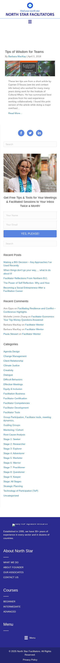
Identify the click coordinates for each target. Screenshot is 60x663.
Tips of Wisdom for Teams (24, 52)
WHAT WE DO (10, 562)
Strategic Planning (13, 486)
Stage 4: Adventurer (14, 453)
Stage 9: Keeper (12, 476)
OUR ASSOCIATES (13, 572)
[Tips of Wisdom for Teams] (30, 68)
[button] (30, 233)
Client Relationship (13, 360)
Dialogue (8, 375)
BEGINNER (9, 601)
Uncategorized (11, 495)
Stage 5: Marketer (13, 458)
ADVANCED (9, 611)
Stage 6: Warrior (12, 462)
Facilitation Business (14, 393)
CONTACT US (10, 577)
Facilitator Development (16, 407)
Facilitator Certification (15, 398)
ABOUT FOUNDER (13, 567)
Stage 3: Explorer (13, 448)
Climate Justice (12, 365)
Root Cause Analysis (14, 434)
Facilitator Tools (12, 412)
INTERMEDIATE (11, 606)
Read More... (15, 113)
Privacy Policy (30, 659)
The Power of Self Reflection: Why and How (27, 283)
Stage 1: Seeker (12, 439)
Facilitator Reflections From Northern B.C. (26, 278)
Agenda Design (12, 351)
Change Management (15, 356)
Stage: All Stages (12, 481)
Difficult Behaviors (13, 379)
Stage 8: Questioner (14, 472)
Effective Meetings (13, 384)
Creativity (8, 370)
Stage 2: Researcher (14, 444)
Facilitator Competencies (17, 403)
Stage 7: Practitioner (14, 467)
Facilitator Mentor (34, 324)
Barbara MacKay (17, 56)
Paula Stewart (11, 334)
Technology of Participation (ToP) (21, 490)
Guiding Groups (12, 425)
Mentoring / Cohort (13, 430)
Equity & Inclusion (13, 389)
